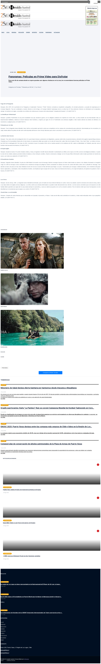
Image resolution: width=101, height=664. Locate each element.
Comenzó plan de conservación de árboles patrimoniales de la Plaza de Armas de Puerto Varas (41, 444)
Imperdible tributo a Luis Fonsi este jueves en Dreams (19, 523)
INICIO (3, 32)
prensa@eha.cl (5, 650)
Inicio (2, 660)
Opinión (28, 32)
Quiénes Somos (11, 660)
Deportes (34, 32)
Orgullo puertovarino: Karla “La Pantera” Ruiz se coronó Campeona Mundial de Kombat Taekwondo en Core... (47, 408)
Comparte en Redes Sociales (50, 372)
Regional (14, 32)
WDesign (26, 659)
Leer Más (3, 398)
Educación (21, 32)
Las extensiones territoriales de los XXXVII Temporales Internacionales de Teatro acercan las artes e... (31, 612)
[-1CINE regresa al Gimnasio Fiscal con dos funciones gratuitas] (51, 540)
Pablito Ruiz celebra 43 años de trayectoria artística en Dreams (22, 489)
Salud (2, 640)
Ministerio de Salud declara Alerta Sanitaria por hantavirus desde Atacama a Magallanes (39, 388)
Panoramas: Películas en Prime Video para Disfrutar (38, 76)
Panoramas (49, 32)
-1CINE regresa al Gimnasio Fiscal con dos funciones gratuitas (21, 556)
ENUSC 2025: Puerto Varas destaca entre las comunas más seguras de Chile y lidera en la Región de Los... (46, 427)
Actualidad (57, 32)
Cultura (41, 32)
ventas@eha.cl (5, 653)
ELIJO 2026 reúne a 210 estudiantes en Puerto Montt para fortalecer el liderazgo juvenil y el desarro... (31, 596)
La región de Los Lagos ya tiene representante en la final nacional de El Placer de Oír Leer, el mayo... (31, 584)
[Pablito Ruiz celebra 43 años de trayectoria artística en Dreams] (51, 473)
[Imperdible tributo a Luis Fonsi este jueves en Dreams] (51, 506)
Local (7, 32)
